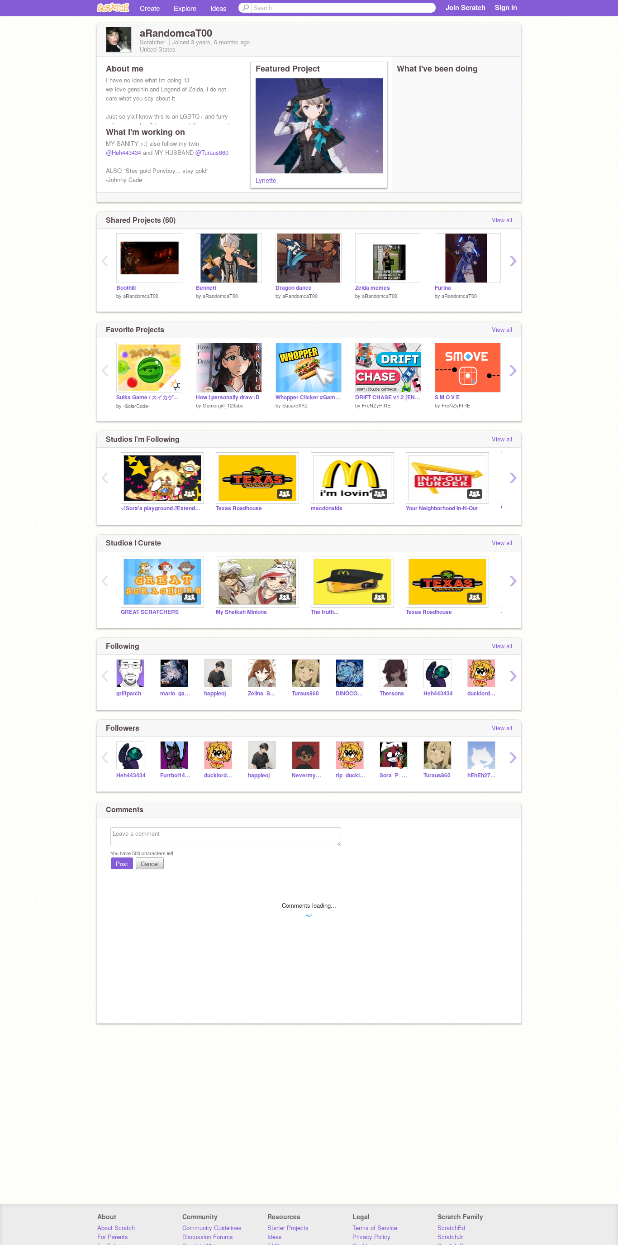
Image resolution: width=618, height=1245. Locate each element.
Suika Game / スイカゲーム (149, 397)
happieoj (215, 693)
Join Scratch (465, 7)
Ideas (218, 8)
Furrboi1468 (175, 775)
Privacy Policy (371, 1236)
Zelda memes (372, 288)
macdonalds (326, 508)
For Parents (112, 1236)
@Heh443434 (123, 152)
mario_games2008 (175, 693)
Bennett (206, 288)
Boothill (126, 288)
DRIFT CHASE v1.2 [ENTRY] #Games (388, 397)
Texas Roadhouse (239, 508)
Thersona (392, 693)
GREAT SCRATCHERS (150, 612)
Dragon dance (294, 288)
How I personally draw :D (228, 397)
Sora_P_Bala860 (395, 775)
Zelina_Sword (263, 693)
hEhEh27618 (482, 775)
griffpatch (128, 693)
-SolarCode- (136, 405)
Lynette (266, 180)
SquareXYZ (295, 405)
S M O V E (447, 397)
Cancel (150, 863)
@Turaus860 (211, 152)
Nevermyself (307, 775)
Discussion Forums (207, 1236)
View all (502, 219)
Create (150, 8)
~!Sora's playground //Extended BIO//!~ (161, 508)
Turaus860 (305, 693)
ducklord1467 (482, 693)
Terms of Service (374, 1227)
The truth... (324, 612)
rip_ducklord (351, 775)
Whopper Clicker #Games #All (309, 397)
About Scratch (116, 1227)
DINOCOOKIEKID (351, 693)
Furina (443, 288)
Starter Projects (288, 1227)
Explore (185, 8)
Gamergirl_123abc (223, 405)
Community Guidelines (212, 1227)
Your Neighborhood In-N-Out (442, 508)
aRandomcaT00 (140, 295)
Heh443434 (438, 693)
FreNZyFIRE (376, 405)
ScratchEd (451, 1227)
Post (122, 863)
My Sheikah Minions (241, 612)
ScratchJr (450, 1236)
